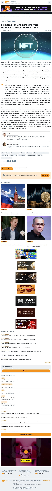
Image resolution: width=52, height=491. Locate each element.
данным (5, 120)
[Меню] (2, 2)
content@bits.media (25, 475)
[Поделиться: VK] (8, 21)
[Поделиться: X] (13, 21)
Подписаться (26, 370)
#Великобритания (31, 155)
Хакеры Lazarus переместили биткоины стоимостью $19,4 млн (14, 355)
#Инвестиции (5, 155)
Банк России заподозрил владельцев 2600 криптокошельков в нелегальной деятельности (20, 413)
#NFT (3, 152)
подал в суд (7, 126)
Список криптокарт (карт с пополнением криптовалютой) (13, 391)
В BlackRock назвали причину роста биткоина (11, 245)
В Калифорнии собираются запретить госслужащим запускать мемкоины (16, 359)
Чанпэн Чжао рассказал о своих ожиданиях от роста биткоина (14, 417)
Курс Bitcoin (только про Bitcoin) (7, 397)
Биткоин (29, 209)
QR (30, 488)
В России (4, 209)
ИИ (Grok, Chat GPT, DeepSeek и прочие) (9, 379)
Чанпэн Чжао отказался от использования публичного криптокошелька (36, 245)
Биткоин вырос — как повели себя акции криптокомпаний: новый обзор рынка (18, 335)
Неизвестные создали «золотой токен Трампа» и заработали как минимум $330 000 (18, 343)
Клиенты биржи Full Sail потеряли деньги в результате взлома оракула (15, 347)
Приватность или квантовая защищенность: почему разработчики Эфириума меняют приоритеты (21, 351)
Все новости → (48, 362)
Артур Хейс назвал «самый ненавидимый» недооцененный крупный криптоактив (18, 339)
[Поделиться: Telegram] (15, 21)
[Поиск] (49, 2)
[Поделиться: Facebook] (10, 21)
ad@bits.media (40, 473)
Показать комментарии (20, 168)
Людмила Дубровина (13, 144)
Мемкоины (30, 241)
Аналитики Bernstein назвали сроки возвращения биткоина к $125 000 (38, 213)
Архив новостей (46, 480)
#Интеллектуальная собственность (41, 152)
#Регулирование (22, 155)
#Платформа (29, 152)
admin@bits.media (8, 473)
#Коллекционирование (7, 158)
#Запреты (40, 155)
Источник (3, 164)
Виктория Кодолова (12, 135)
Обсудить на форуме (7, 168)
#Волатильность (13, 155)
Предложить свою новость (26, 434)
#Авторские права (15, 152)
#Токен (7, 152)
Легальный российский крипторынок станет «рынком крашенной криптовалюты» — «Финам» (12, 213)
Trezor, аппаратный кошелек (7, 385)
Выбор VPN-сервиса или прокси (7, 403)
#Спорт (22, 152)
